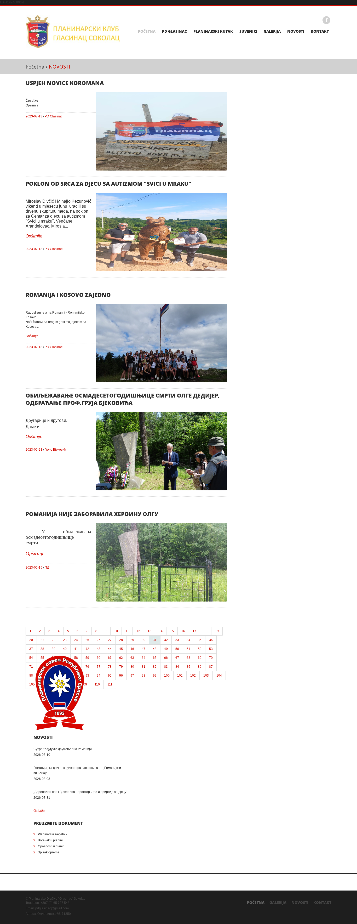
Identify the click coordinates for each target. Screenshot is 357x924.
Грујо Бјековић (55, 449)
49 (166, 649)
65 (155, 658)
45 (121, 649)
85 (188, 666)
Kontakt (320, 31)
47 (143, 649)
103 (206, 675)
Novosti (295, 31)
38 (42, 649)
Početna (147, 31)
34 (188, 640)
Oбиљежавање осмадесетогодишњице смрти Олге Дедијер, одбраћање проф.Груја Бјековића (122, 399)
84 (177, 666)
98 (143, 675)
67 (177, 658)
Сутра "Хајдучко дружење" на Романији (62, 749)
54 (31, 658)
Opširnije (34, 236)
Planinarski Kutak (213, 31)
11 (127, 631)
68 (188, 658)
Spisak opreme (48, 852)
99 (155, 675)
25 (87, 640)
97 (132, 675)
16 (183, 631)
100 (167, 675)
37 (31, 649)
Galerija (272, 31)
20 (31, 640)
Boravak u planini (50, 840)
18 (206, 631)
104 (219, 675)
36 (211, 640)
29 (132, 640)
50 (177, 649)
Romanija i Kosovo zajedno (68, 294)
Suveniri (248, 31)
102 (193, 675)
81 (143, 666)
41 (76, 649)
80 (132, 666)
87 (211, 666)
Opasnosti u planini (51, 846)
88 (31, 675)
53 (211, 649)
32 (166, 640)
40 (65, 649)
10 (116, 631)
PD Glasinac (174, 31)
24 (76, 640)
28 (121, 640)
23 (65, 640)
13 (149, 631)
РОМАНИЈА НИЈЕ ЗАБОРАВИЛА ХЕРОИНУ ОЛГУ (92, 514)
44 (110, 649)
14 (161, 631)
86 (199, 666)
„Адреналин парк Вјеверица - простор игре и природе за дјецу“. (80, 792)
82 (155, 666)
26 (98, 640)
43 (98, 649)
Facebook (326, 20)
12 (138, 631)
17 (194, 631)
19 (217, 631)
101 (180, 675)
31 (155, 640)
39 (53, 649)
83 (166, 666)
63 (132, 658)
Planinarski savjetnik (52, 834)
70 (211, 658)
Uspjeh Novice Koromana (65, 83)
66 (166, 658)
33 (177, 640)
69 (199, 658)
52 (199, 649)
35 (199, 640)
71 (31, 666)
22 (53, 640)
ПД (47, 567)
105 (32, 684)
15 (172, 631)
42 (87, 649)
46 (132, 649)
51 (188, 649)
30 (143, 640)
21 (42, 640)
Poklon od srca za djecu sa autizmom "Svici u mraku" (108, 183)
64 (143, 658)
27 (110, 640)
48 (155, 649)
